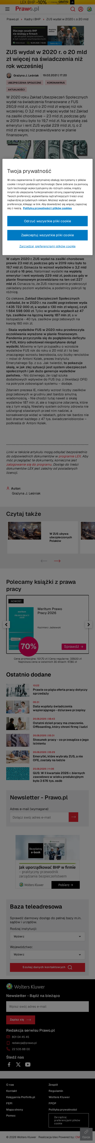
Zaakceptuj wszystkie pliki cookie (47, 235)
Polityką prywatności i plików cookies (47, 208)
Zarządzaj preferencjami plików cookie (47, 246)
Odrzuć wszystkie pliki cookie (47, 221)
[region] (47, 207)
